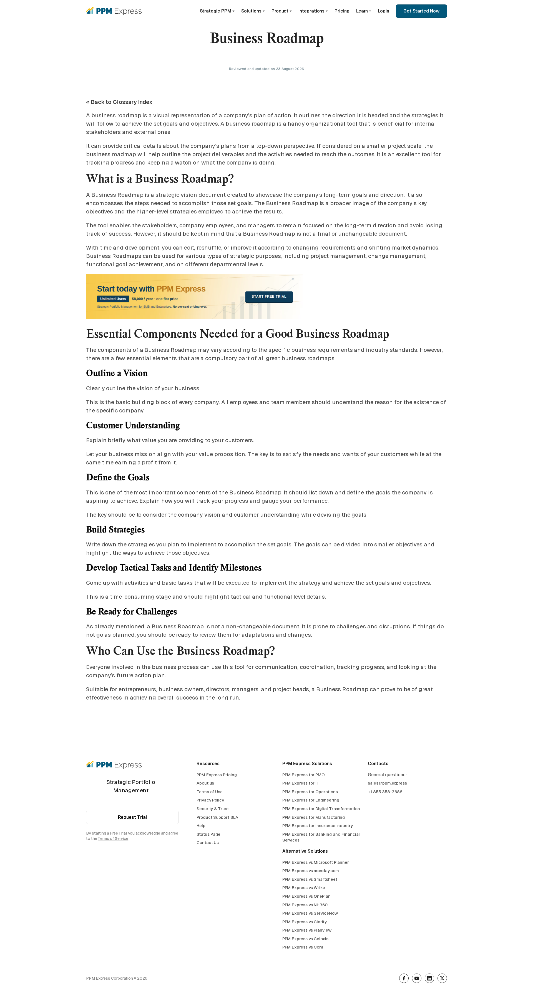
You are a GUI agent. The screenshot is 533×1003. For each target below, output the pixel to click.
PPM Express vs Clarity (304, 921)
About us (205, 783)
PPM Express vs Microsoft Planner (315, 862)
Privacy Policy (210, 800)
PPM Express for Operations (310, 791)
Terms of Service (113, 838)
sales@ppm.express (387, 783)
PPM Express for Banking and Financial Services (321, 837)
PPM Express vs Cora (302, 947)
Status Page (208, 834)
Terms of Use (210, 791)
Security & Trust (213, 808)
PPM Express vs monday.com (310, 870)
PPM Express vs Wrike (303, 887)
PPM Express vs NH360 (305, 904)
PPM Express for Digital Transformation (321, 808)
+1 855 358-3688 (385, 791)
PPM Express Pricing (217, 774)
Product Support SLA (217, 817)
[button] (217, 11)
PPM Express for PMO (303, 774)
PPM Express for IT (301, 783)
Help (201, 825)
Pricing (342, 11)
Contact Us (208, 842)
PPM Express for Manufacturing (313, 817)
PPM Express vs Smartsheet (309, 879)
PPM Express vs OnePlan (306, 896)
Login (383, 11)
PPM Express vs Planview (306, 930)
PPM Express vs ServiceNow (310, 913)
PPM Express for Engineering (310, 800)
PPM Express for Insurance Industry (317, 825)
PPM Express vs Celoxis (305, 938)
